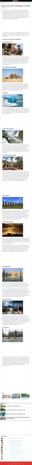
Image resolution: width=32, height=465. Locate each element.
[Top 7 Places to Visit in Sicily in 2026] (2, 406)
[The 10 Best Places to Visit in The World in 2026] (25, 396)
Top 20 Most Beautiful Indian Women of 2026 (15, 440)
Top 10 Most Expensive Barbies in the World (15, 442)
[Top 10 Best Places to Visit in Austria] (16, 396)
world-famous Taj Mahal (9, 10)
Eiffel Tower (26, 16)
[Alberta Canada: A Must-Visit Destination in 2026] (2, 414)
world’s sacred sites (17, 210)
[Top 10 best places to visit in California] (6, 396)
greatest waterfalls (26, 146)
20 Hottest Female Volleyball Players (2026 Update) (16, 444)
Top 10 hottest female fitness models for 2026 (15, 449)
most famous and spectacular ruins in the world (14, 315)
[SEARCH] (31, 1)
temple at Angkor (17, 171)
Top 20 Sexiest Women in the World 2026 (14, 453)
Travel (6, 403)
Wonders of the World (5, 284)
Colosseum (15, 16)
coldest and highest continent (17, 108)
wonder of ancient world (8, 83)
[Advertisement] (16, 26)
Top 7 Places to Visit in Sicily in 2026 (13, 406)
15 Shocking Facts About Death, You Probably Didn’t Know (16, 451)
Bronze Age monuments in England (20, 241)
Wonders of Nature (13, 144)
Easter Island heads (10, 215)
